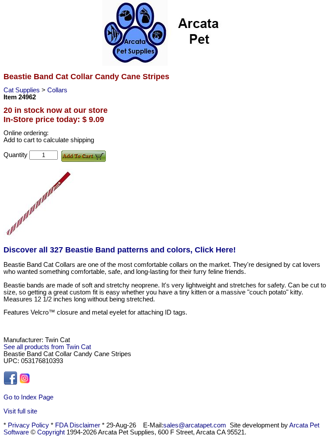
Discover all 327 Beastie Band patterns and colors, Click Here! (120, 249)
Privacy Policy (28, 425)
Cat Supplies (23, 90)
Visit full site (20, 411)
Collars (57, 90)
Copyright (51, 432)
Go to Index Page (28, 397)
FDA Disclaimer (77, 425)
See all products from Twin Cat (47, 346)
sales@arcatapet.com (194, 425)
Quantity (16, 154)
